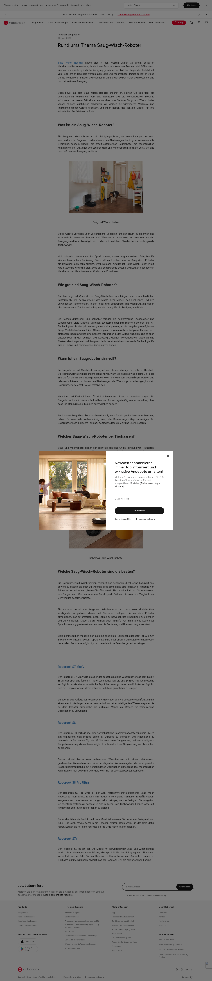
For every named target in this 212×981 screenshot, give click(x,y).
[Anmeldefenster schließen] (168, 456)
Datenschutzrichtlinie (124, 519)
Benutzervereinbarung (145, 519)
